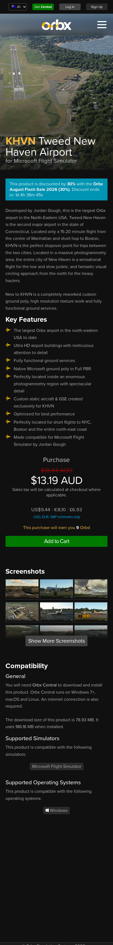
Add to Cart (56, 541)
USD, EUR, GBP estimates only (56, 517)
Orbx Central (44, 685)
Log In (70, 7)
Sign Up (97, 7)
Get (43, 7)
